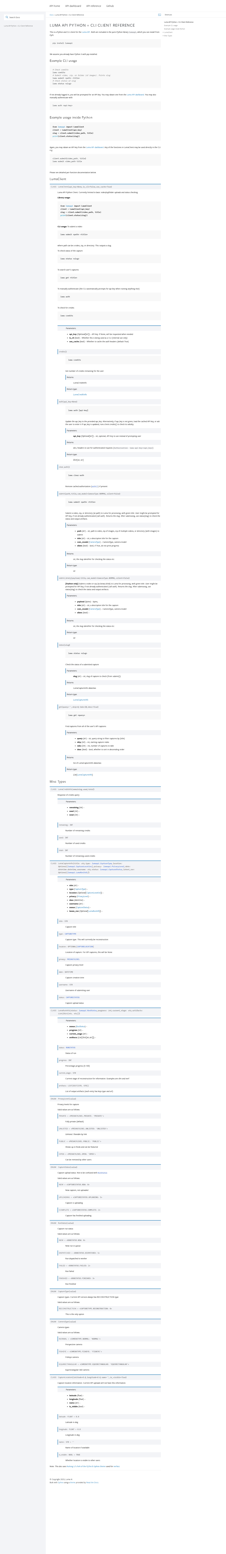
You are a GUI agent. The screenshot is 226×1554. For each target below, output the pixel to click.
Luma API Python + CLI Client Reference (18, 26)
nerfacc (117, 1466)
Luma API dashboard (135, 94)
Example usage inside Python (174, 29)
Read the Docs (92, 1482)
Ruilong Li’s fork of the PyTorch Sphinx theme (86, 1466)
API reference (93, 6)
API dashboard (73, 6)
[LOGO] (14, 5)
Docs (52, 15)
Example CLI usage (171, 25)
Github (110, 6)
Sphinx (60, 1482)
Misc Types (168, 36)
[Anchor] (137, 25)
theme (72, 1482)
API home (54, 6)
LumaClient (168, 32)
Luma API (86, 32)
